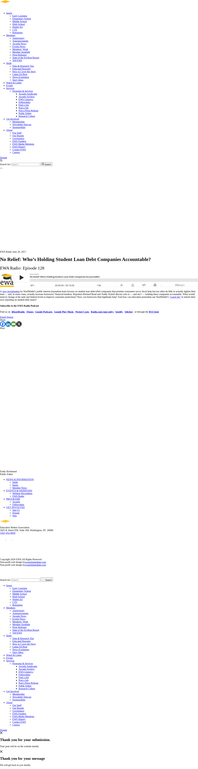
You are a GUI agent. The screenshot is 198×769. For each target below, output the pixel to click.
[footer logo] (14, 524)
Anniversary (18, 38)
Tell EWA (17, 60)
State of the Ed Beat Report (25, 57)
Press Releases (19, 55)
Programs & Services (22, 91)
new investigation (11, 291)
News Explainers (20, 77)
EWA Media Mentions (23, 144)
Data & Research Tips (23, 66)
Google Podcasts (43, 312)
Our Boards (18, 135)
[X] (19, 324)
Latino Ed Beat (19, 74)
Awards (16, 501)
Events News (18, 46)
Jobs (14, 515)
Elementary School (21, 18)
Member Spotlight (21, 52)
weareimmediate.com (35, 562)
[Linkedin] (8, 324)
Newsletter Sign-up (21, 124)
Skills (9, 63)
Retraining (17, 32)
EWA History (19, 147)
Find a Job (24, 105)
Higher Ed (17, 27)
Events (9, 85)
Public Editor (25, 113)
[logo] (14, 8)
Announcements (20, 41)
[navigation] (1, 168)
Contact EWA (19, 149)
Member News (19, 488)
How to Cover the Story (24, 71)
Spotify (119, 312)
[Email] (13, 324)
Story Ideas (17, 80)
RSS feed (154, 312)
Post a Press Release (28, 110)
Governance (18, 138)
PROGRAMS (13, 499)
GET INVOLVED (15, 507)
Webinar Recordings (22, 493)
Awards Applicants (28, 94)
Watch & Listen (14, 82)
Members (10, 35)
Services (10, 88)
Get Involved (12, 119)
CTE (14, 29)
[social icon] (3, 539)
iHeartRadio (18, 312)
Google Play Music (64, 312)
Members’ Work (20, 49)
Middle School (19, 21)
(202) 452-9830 (7, 533)
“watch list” (175, 297)
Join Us (16, 510)
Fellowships (24, 102)
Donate (3, 157)
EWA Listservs (26, 99)
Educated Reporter (21, 68)
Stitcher (129, 312)
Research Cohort (27, 116)
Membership (18, 121)
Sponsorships (18, 127)
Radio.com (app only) (102, 312)
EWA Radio (18, 496)
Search (47, 164)
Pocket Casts (82, 312)
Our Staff (17, 133)
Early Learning (19, 16)
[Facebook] (2, 324)
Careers (16, 152)
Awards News (19, 43)
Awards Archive (26, 96)
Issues (9, 13)
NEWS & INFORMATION (20, 479)
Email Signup (6, 317)
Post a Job (23, 107)
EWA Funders (19, 141)
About (9, 130)
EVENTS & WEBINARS (19, 490)
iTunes (29, 312)
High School (18, 24)
